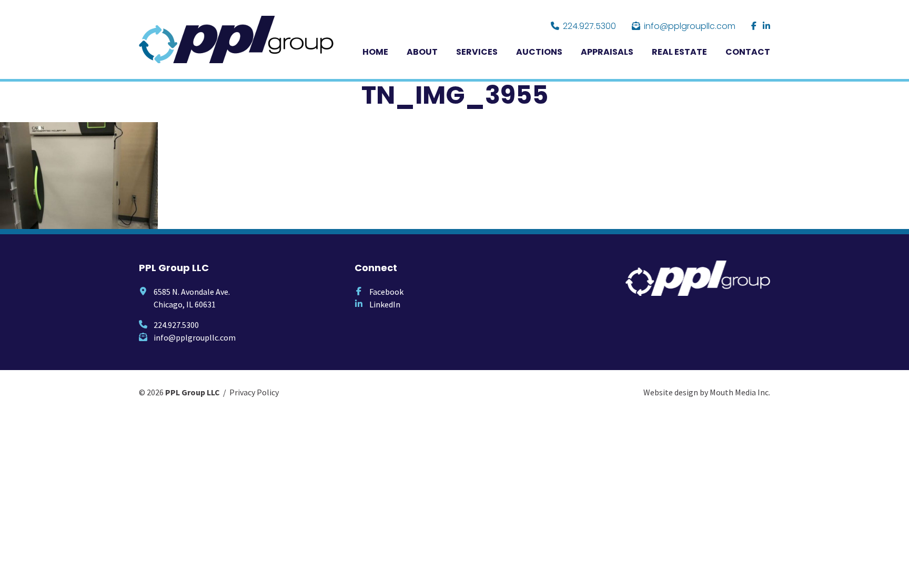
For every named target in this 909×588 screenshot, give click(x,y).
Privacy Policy (254, 392)
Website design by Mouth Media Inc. (706, 392)
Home (375, 52)
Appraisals (607, 52)
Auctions (539, 52)
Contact (747, 52)
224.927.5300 (589, 26)
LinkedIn (384, 304)
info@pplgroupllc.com (689, 26)
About (422, 52)
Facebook (386, 291)
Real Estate (679, 52)
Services (477, 52)
